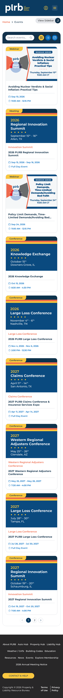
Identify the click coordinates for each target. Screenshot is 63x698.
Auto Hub (23, 644)
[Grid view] (41, 37)
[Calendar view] (54, 37)
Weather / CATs (15, 651)
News (21, 657)
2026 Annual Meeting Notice (31, 664)
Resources (10, 657)
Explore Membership (46, 657)
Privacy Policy (56, 689)
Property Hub (37, 644)
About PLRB (9, 644)
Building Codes (34, 651)
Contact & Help (18, 675)
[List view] (48, 37)
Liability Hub (53, 644)
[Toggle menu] (54, 8)
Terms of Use (44, 689)
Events (29, 657)
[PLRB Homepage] (18, 8)
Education (50, 651)
